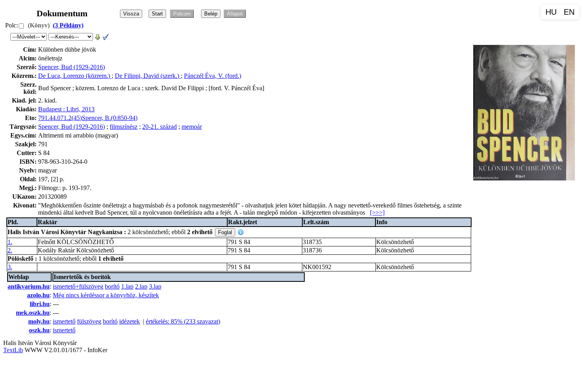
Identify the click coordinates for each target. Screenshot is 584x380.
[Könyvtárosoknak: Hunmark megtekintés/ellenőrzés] (105, 36)
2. (10, 250)
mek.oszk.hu (33, 312)
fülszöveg (89, 321)
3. (10, 267)
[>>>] (377, 212)
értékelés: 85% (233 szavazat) (183, 321)
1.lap (127, 286)
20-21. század (159, 126)
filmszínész (123, 126)
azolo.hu (38, 295)
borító (112, 286)
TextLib (13, 350)
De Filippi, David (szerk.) (148, 75)
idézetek (129, 321)
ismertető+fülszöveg (78, 286)
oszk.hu (39, 330)
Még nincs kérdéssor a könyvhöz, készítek (106, 295)
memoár (192, 126)
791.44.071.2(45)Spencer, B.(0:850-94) (87, 117)
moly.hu (39, 321)
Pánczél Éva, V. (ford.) (212, 75)
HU (551, 12)
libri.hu (40, 304)
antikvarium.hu (29, 286)
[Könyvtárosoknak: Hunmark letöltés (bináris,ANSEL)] (98, 36)
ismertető (64, 321)
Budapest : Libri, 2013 (66, 109)
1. (10, 241)
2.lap (141, 286)
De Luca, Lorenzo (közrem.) (75, 75)
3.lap (155, 286)
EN (569, 12)
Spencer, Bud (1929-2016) (71, 67)
